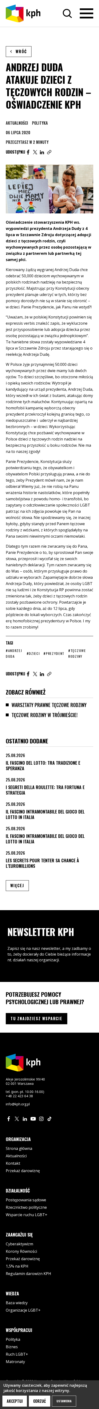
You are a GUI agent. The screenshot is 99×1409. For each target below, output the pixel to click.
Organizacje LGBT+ (23, 1310)
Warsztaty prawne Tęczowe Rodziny (49, 704)
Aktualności (17, 123)
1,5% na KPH (17, 1266)
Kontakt (13, 1163)
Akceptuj (15, 1401)
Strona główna (19, 1148)
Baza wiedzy (17, 1302)
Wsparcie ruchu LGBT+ (26, 1214)
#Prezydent (53, 653)
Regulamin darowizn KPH (28, 1273)
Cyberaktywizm (19, 1244)
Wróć (21, 51)
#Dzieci (33, 653)
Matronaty (15, 1361)
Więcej (19, 885)
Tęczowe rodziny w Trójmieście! (45, 714)
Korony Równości (21, 1251)
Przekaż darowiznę (23, 1170)
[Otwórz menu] (86, 13)
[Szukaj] (67, 13)
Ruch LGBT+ (17, 1354)
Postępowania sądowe (26, 1200)
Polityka (40, 123)
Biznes (12, 1346)
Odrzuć (39, 1401)
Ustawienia (64, 1401)
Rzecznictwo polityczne (26, 1207)
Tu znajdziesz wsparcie (36, 1018)
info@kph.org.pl (18, 1104)
